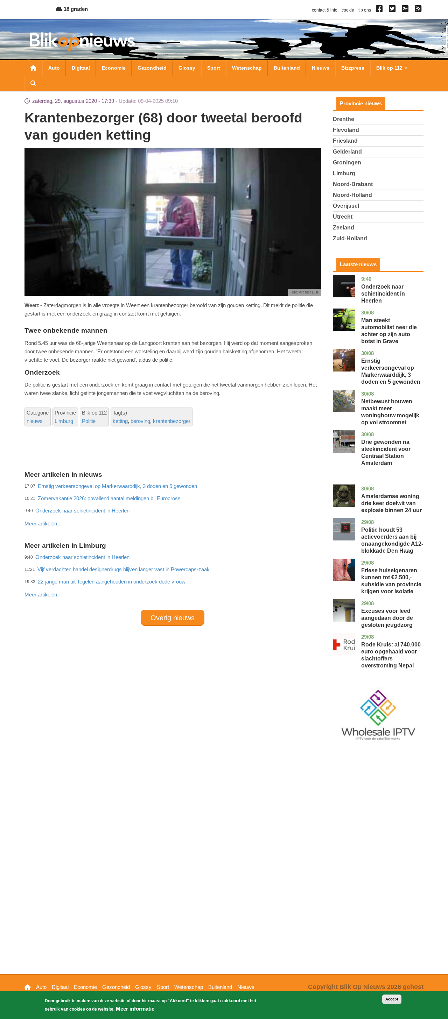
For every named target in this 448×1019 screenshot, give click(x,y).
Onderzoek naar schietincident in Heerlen (383, 294)
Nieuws (320, 68)
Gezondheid (152, 68)
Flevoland (346, 130)
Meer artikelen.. (42, 523)
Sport (213, 68)
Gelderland (347, 152)
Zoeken (33, 83)
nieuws (35, 421)
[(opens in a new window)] (380, 10)
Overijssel (346, 206)
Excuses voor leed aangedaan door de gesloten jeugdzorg (387, 618)
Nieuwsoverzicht (33, 68)
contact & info (324, 10)
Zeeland (343, 228)
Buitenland (287, 68)
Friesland (345, 141)
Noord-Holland (352, 195)
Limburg (64, 421)
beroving (140, 421)
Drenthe (343, 119)
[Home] (82, 41)
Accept (391, 999)
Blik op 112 (390, 68)
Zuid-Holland (350, 238)
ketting (120, 421)
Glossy (186, 68)
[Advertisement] (172, 508)
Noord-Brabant (353, 184)
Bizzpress (352, 68)
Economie (114, 68)
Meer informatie (135, 1009)
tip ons (364, 10)
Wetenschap (247, 68)
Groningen (347, 162)
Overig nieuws (172, 618)
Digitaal (81, 68)
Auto (54, 68)
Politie (89, 421)
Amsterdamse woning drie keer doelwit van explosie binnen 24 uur (391, 503)
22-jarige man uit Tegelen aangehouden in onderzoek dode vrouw (112, 582)
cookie (348, 10)
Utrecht (342, 217)
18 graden (75, 9)
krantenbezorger (171, 421)
